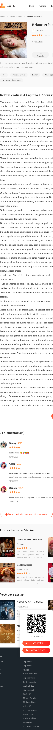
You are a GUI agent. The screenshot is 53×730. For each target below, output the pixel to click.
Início (2, 16)
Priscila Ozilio (22, 607)
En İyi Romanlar (29, 682)
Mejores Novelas (29, 698)
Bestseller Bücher (30, 674)
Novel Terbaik (28, 714)
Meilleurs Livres (29, 702)
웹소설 (26, 670)
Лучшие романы (30, 710)
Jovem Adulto (16, 16)
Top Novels (27, 662)
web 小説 (27, 706)
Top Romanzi (28, 690)
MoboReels (27, 722)
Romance (20, 544)
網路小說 (27, 694)
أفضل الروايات (29, 686)
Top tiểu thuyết (29, 678)
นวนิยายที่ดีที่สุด (29, 718)
